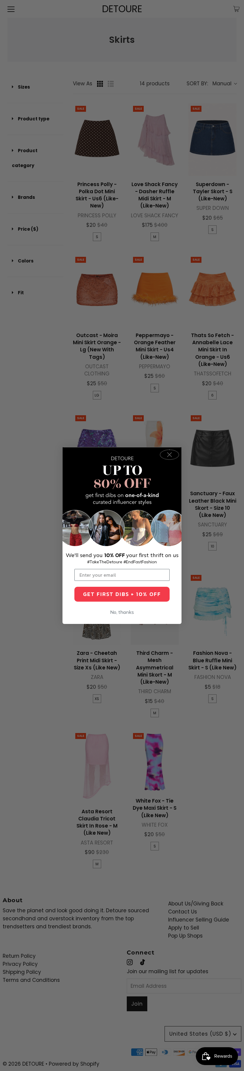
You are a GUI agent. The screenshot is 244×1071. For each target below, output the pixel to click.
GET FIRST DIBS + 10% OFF (122, 594)
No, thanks (122, 612)
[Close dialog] (169, 454)
